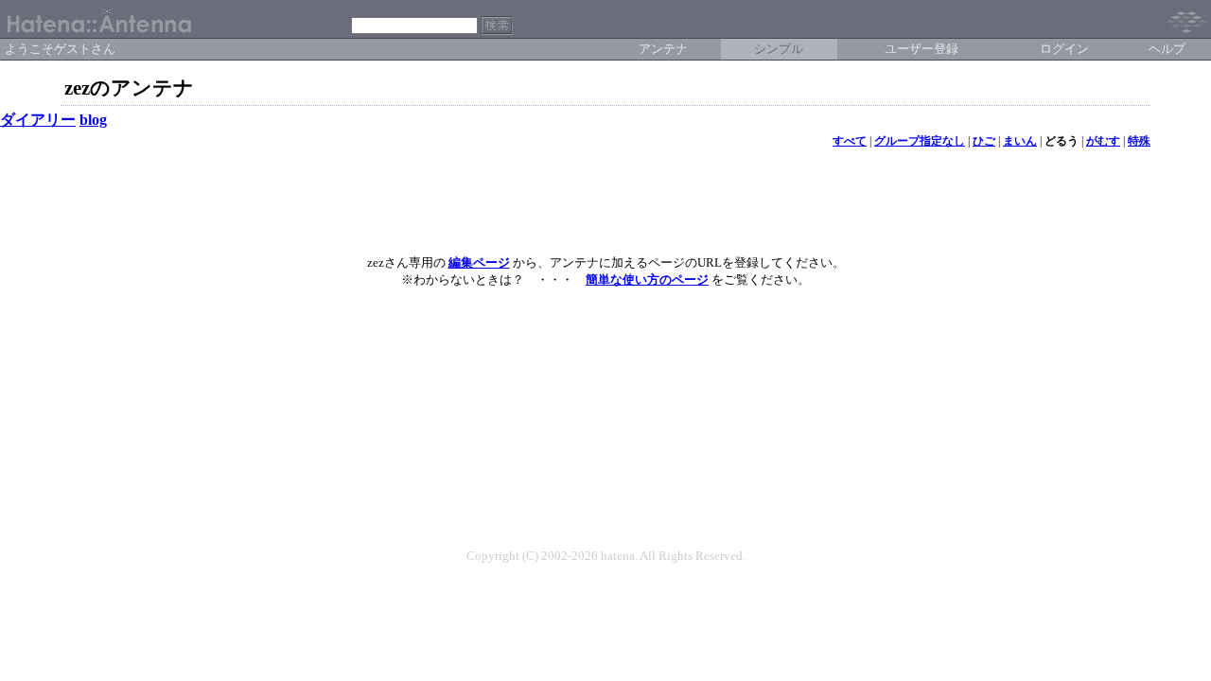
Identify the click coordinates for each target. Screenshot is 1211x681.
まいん (1020, 141)
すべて (850, 141)
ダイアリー (38, 120)
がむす (1103, 141)
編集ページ (479, 262)
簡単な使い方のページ (647, 279)
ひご (984, 141)
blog (93, 120)
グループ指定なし (919, 141)
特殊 (1139, 141)
